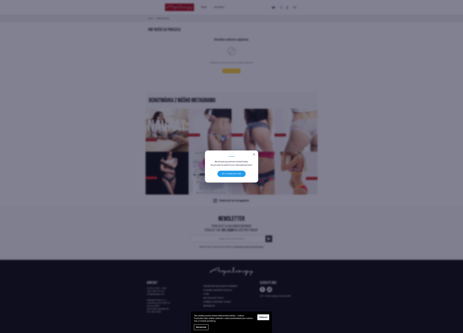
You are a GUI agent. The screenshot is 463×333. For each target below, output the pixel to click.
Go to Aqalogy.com (231, 174)
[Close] (254, 154)
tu (215, 321)
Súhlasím (263, 317)
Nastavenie (201, 327)
